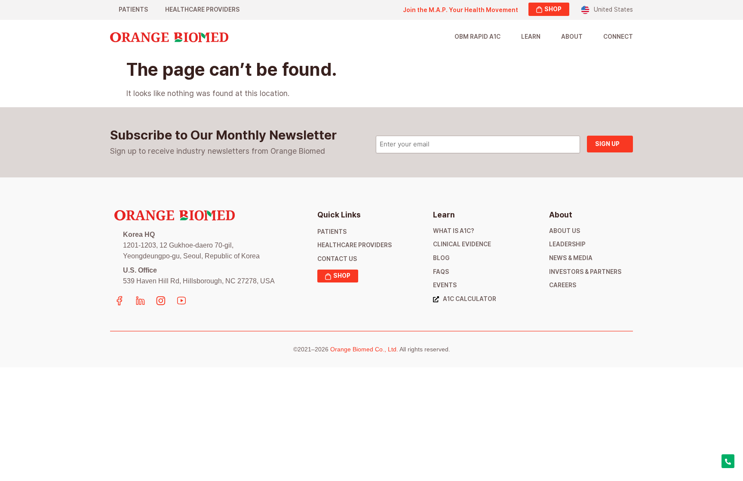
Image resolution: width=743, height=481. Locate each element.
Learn (530, 37)
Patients (133, 9)
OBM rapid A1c (477, 37)
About (572, 37)
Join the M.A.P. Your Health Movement (460, 9)
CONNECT (618, 37)
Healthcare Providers (202, 9)
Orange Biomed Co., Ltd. (364, 349)
